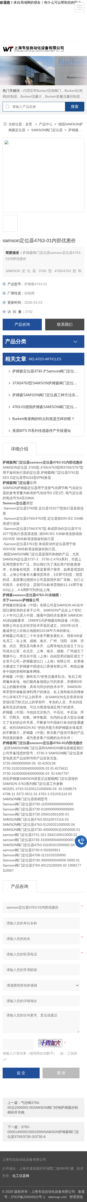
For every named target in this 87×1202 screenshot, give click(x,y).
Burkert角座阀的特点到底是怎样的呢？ (43, 419)
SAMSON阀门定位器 (47, 130)
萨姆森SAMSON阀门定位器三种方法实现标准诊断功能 (46, 395)
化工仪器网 (20, 1176)
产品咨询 (22, 324)
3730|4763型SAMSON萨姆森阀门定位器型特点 (46, 383)
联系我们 (64, 324)
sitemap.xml (57, 1197)
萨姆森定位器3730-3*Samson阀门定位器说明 (46, 371)
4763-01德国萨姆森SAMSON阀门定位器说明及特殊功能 (46, 407)
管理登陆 (76, 1197)
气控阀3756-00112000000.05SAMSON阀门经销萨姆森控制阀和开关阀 (42, 1107)
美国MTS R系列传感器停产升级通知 (41, 431)
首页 (29, 124)
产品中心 (45, 124)
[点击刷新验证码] (50, 1043)
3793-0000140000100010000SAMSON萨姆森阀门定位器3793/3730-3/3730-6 (43, 1132)
